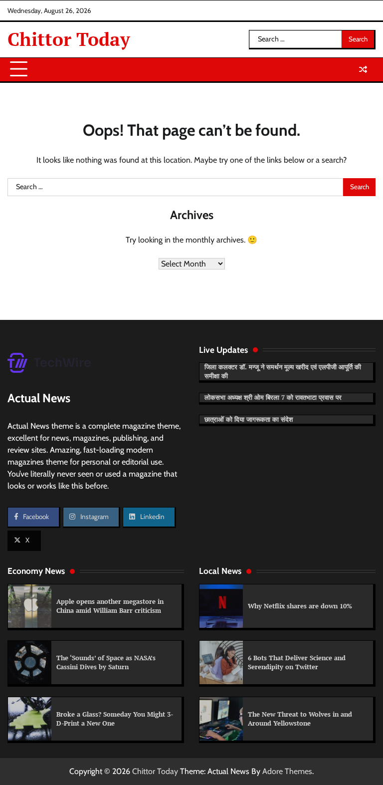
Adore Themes (287, 771)
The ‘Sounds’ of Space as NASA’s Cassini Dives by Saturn (106, 662)
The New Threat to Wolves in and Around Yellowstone (300, 719)
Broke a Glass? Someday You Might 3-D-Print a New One (114, 719)
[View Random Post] (363, 69)
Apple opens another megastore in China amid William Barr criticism (110, 606)
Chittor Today (68, 39)
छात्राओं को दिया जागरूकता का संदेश (248, 419)
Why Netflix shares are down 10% (300, 605)
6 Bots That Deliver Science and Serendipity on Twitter (297, 662)
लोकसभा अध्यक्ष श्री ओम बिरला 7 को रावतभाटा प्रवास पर (273, 397)
